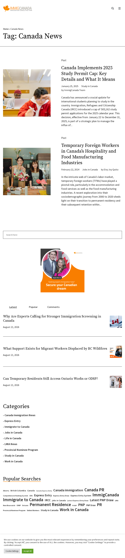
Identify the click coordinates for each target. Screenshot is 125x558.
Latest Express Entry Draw (77, 501)
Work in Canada (14, 461)
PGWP (74, 506)
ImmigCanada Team (74, 90)
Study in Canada (89, 86)
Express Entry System (81, 495)
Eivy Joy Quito (111, 169)
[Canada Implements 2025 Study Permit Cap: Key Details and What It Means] (27, 93)
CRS (31, 496)
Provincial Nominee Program (21, 450)
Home (6, 28)
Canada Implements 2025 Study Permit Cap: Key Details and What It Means (88, 73)
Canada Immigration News (20, 415)
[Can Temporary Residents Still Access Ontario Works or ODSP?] (116, 381)
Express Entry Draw (61, 496)
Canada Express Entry (44, 491)
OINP (19, 505)
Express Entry (13, 421)
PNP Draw (91, 505)
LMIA (116, 501)
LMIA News (11, 444)
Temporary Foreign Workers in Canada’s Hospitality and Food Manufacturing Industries (90, 154)
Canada (31, 490)
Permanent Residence (50, 505)
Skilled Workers (33, 510)
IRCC (48, 500)
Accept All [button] (28, 551)
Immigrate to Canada (17, 426)
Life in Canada (13, 438)
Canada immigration (68, 490)
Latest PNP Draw (102, 500)
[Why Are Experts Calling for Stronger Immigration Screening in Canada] (116, 321)
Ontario (25, 505)
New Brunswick (9, 505)
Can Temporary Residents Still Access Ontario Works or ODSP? (50, 379)
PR (99, 505)
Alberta (6, 491)
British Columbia (18, 490)
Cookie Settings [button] (12, 551)
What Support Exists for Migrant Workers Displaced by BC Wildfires (55, 349)
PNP (81, 505)
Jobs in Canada (90, 169)
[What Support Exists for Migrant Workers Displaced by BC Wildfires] (116, 351)
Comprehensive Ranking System (15, 496)
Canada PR (94, 490)
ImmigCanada (106, 495)
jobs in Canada (59, 500)
